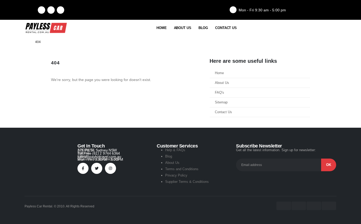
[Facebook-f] (83, 168)
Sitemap (221, 102)
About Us (182, 28)
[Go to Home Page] (26, 42)
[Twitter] (96, 168)
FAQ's (219, 92)
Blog (203, 28)
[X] (51, 10)
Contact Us (226, 28)
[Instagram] (60, 10)
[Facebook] (41, 10)
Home (161, 28)
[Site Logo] (46, 28)
